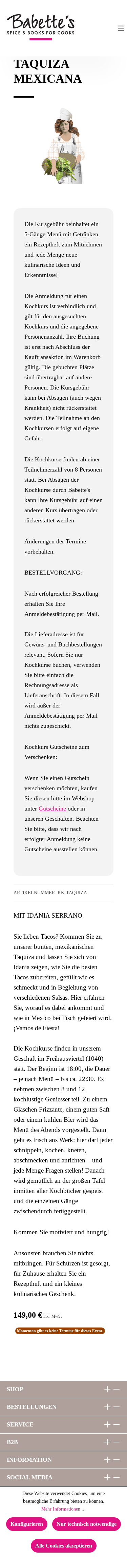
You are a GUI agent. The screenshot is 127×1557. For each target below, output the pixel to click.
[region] (63, 155)
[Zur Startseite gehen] (22, 27)
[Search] (93, 28)
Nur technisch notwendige (87, 1524)
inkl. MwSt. (53, 1316)
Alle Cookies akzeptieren (63, 1546)
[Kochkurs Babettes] (63, 146)
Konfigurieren (26, 1524)
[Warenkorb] (80, 28)
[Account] (107, 28)
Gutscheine (52, 808)
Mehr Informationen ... (63, 1509)
